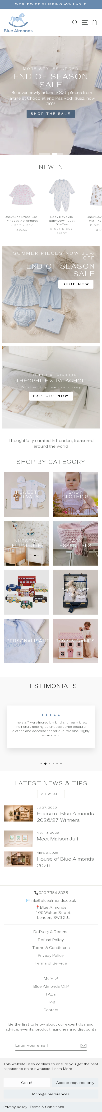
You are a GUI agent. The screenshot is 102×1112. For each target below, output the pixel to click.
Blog (51, 1002)
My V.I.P (51, 978)
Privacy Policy (51, 955)
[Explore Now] (51, 387)
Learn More (62, 1069)
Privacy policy (15, 1107)
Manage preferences (51, 1094)
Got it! (26, 1083)
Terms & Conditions (47, 1107)
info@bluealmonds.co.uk (53, 900)
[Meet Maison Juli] (18, 839)
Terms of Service (51, 963)
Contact (51, 1010)
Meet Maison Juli (57, 839)
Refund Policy (51, 940)
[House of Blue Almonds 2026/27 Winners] (18, 813)
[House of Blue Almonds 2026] (18, 859)
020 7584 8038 (53, 892)
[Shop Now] (51, 294)
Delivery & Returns (51, 931)
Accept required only (75, 1083)
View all (51, 794)
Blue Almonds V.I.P (51, 986)
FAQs (51, 994)
